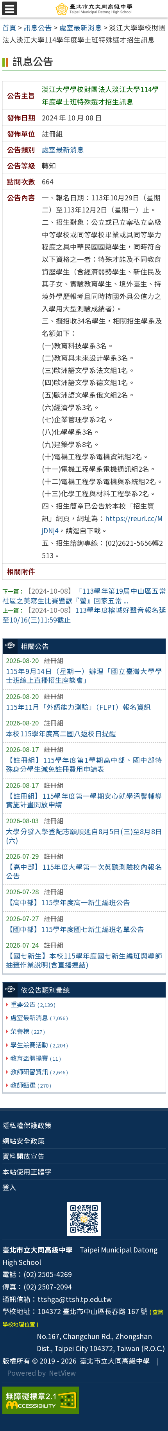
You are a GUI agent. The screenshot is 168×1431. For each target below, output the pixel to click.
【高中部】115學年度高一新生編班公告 (68, 902)
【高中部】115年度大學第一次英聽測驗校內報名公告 (84, 871)
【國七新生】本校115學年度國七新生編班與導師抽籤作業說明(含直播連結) (84, 960)
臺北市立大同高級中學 (113, 1361)
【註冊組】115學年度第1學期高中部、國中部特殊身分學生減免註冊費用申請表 (84, 764)
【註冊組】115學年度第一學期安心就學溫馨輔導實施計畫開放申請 (84, 800)
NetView (62, 1373)
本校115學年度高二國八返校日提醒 (61, 733)
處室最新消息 (39, 1017)
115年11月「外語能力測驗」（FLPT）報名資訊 (78, 707)
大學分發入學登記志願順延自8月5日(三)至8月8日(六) (84, 835)
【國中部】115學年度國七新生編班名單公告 (75, 929)
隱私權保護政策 (27, 1125)
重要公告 (33, 1004)
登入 (9, 1187)
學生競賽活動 (39, 1044)
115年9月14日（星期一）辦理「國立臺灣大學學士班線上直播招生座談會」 (84, 675)
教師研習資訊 (39, 1071)
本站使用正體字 (27, 1171)
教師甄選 (31, 1085)
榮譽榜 (28, 1031)
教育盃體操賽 (36, 1058)
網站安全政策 (23, 1141)
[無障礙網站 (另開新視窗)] (84, 1400)
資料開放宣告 (23, 1156)
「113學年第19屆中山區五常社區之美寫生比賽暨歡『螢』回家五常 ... (84, 595)
